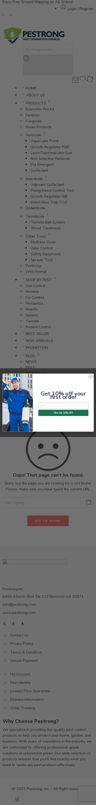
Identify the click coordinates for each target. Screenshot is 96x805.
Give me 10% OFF (63, 412)
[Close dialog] (91, 376)
